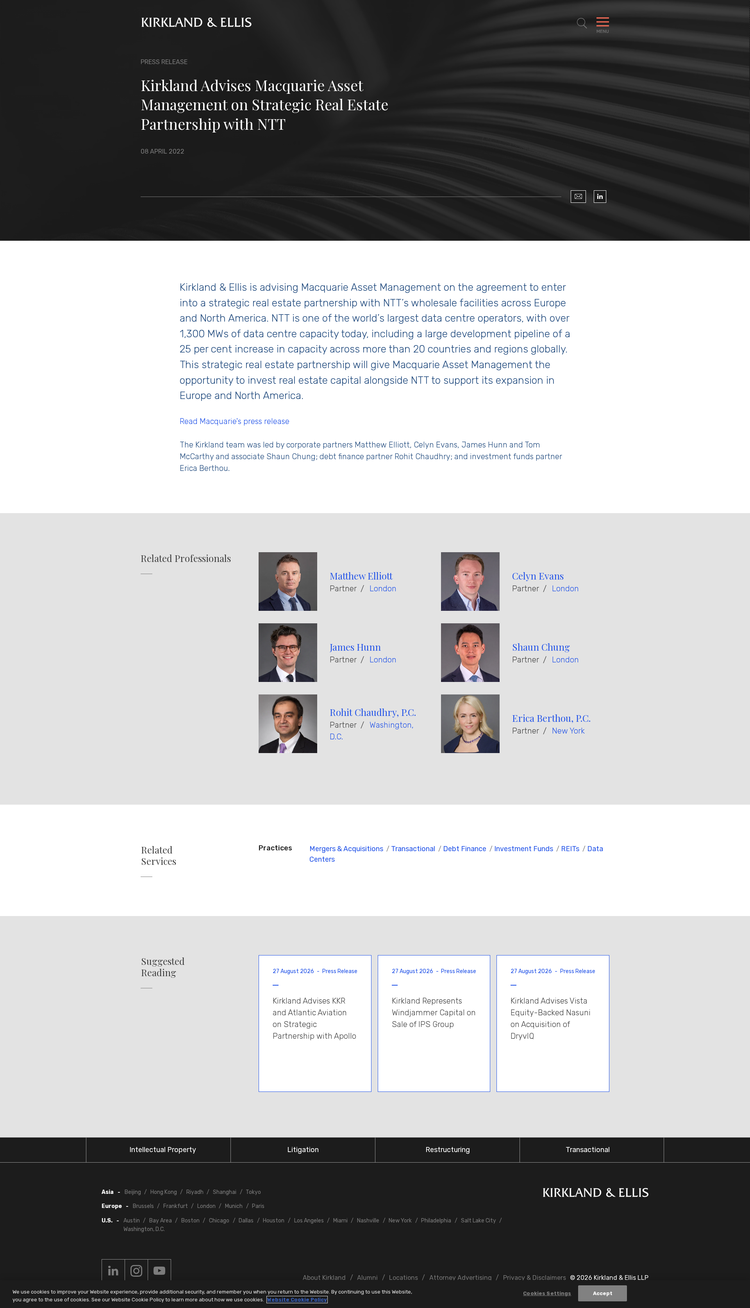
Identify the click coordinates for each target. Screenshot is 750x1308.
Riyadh (195, 1192)
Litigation (303, 1149)
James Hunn (355, 647)
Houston (273, 1220)
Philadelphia (436, 1220)
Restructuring (447, 1149)
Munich (234, 1206)
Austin (131, 1220)
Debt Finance (464, 849)
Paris (258, 1206)
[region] (375, 1294)
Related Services (158, 855)
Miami (340, 1220)
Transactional (413, 849)
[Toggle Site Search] (582, 23)
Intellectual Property (162, 1149)
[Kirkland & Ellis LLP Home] (595, 1194)
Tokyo (253, 1192)
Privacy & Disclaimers (534, 1277)
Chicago (219, 1220)
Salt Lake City (478, 1220)
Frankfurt (175, 1206)
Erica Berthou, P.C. (551, 718)
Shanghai (224, 1192)
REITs (570, 849)
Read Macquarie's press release (234, 421)
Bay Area (160, 1220)
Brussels (143, 1206)
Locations (403, 1277)
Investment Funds (523, 849)
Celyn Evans (538, 575)
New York (568, 730)
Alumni (367, 1277)
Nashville (368, 1220)
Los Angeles (309, 1220)
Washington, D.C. (144, 1229)
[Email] (578, 196)
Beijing (133, 1192)
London (383, 588)
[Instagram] (136, 1271)
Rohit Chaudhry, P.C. (373, 712)
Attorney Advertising (460, 1277)
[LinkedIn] (600, 196)
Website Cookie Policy (297, 1300)
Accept (603, 1293)
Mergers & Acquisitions (346, 849)
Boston (190, 1220)
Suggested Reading (163, 967)
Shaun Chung (541, 647)
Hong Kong (163, 1192)
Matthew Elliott (361, 575)
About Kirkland (324, 1277)
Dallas (246, 1220)
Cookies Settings (547, 1293)
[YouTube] (159, 1271)
